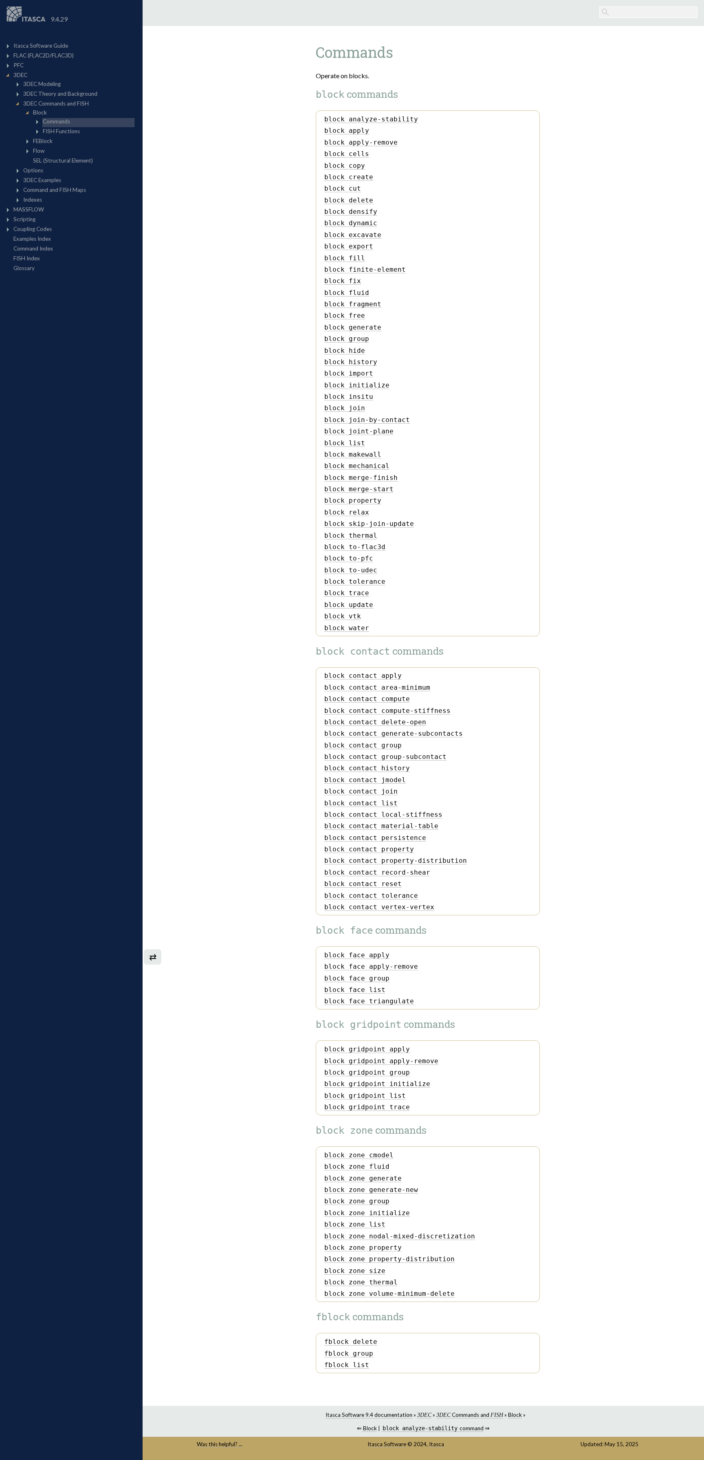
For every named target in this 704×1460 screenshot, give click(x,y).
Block (515, 1415)
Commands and (469, 1415)
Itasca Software (386, 1444)
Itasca (436, 1444)
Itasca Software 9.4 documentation (369, 1415)
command (433, 1428)
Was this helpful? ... (219, 1444)
